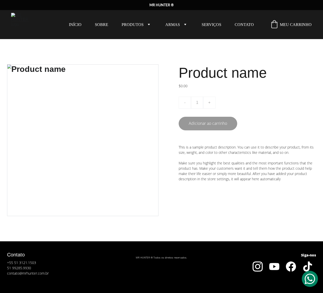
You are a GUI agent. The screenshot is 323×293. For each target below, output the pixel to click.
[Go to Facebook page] (291, 266)
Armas (172, 24)
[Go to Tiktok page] (308, 266)
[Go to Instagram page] (258, 266)
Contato (244, 24)
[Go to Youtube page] (274, 266)
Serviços (211, 24)
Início (75, 24)
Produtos (133, 24)
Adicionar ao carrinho (208, 123)
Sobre (101, 24)
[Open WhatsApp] (310, 279)
